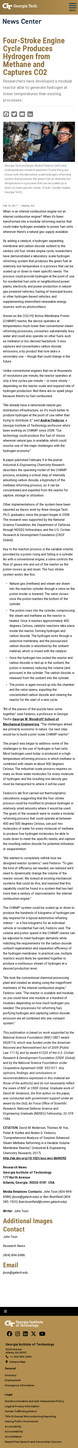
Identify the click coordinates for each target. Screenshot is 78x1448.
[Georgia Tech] (24, 1323)
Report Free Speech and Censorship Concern (33, 1441)
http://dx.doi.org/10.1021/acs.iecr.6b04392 (34, 1158)
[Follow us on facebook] (9, 1334)
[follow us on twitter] (33, 1334)
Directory (10, 1375)
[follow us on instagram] (17, 1334)
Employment (13, 1380)
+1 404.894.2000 (20, 1356)
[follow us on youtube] (42, 1334)
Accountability (14, 1431)
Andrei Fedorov (52, 420)
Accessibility (13, 1426)
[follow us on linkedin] (25, 1334)
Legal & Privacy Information (22, 1406)
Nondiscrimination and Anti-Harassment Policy (34, 1401)
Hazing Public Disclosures (21, 1421)
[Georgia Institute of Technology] (20, 6)
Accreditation (13, 1436)
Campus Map (17, 1361)
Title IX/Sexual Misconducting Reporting (30, 1416)
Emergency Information (19, 1385)
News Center (22, 21)
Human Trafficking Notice (21, 1411)
